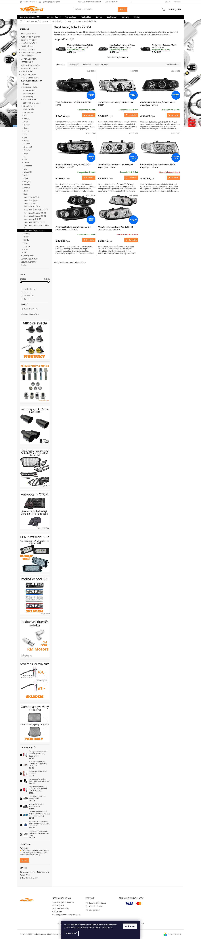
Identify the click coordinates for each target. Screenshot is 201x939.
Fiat (25, 134)
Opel (26, 178)
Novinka (28, 296)
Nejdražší (87, 64)
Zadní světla (28, 256)
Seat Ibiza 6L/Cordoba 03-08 (36, 210)
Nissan (26, 175)
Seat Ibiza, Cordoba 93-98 (35, 213)
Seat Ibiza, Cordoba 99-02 (35, 216)
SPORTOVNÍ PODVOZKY (30, 68)
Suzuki (26, 237)
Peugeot (27, 181)
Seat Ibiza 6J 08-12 (32, 197)
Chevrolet (28, 147)
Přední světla (28, 109)
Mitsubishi (28, 172)
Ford (25, 137)
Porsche (27, 185)
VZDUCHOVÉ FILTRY (28, 262)
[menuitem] (30, 17)
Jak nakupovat (111, 2)
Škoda (26, 240)
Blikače (26, 84)
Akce (27, 292)
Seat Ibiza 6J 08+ (31, 200)
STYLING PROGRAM (28, 75)
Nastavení (71, 933)
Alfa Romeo (28, 112)
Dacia (26, 128)
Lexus (26, 159)
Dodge (26, 131)
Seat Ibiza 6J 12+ (31, 203)
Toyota (27, 246)
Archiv (24, 860)
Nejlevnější (74, 64)
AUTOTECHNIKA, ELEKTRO (31, 37)
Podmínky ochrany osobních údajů (66, 914)
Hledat (123, 9)
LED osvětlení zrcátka (31, 103)
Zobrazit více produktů (116, 57)
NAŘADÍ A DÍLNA (27, 62)
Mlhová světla (28, 106)
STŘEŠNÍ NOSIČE (27, 71)
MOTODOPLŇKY (27, 56)
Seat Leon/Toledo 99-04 (34, 230)
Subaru (27, 234)
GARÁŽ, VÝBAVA (27, 46)
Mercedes (28, 166)
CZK (167, 2)
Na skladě (29, 289)
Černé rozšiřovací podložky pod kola (34, 872)
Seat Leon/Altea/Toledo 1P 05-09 (36, 226)
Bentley (27, 118)
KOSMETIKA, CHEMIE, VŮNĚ (31, 52)
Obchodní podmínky (60, 908)
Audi (25, 115)
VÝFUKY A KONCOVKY (29, 259)
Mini (25, 169)
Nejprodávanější (101, 64)
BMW (26, 122)
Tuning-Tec (24, 875)
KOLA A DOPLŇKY (27, 49)
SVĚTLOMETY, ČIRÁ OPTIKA (31, 81)
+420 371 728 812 (96, 906)
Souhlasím (129, 926)
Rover (26, 191)
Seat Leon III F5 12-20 (32, 219)
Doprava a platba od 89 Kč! (89, 2)
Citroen (27, 125)
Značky (24, 265)
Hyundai (27, 144)
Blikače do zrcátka (30, 87)
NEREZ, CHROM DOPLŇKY (30, 65)
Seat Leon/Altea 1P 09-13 (34, 222)
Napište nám (57, 911)
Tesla (26, 243)
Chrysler (27, 150)
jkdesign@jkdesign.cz (97, 903)
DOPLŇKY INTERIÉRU (28, 43)
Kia (25, 156)
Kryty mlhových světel (29, 878)
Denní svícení (28, 93)
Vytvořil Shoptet (174, 934)
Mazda (26, 162)
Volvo (26, 249)
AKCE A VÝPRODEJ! (28, 34)
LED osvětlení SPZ (30, 100)
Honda (26, 140)
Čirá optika (24, 848)
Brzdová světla (29, 90)
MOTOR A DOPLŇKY (28, 59)
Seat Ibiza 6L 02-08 (32, 206)
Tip (26, 299)
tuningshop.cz (94, 910)
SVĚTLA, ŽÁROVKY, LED (29, 78)
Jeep (26, 153)
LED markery (28, 96)
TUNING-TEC (30, 309)
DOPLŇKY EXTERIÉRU (28, 40)
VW (25, 252)
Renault (27, 188)
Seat (26, 194)
